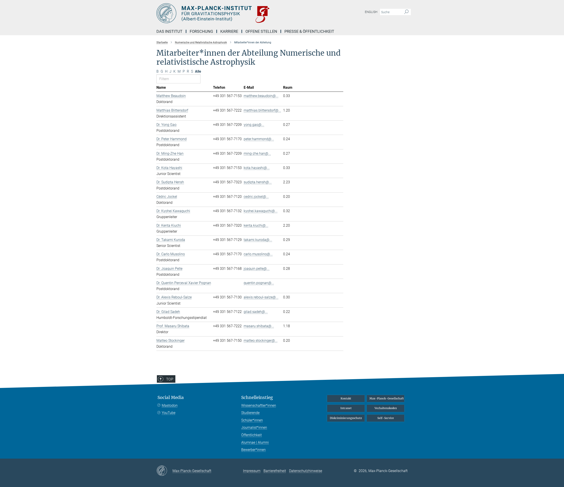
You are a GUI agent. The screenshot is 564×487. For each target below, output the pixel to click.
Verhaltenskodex (386, 408)
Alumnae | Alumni (255, 442)
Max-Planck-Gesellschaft (386, 398)
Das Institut (169, 31)
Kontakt (346, 398)
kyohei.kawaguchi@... (261, 211)
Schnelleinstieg (257, 397)
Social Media (171, 397)
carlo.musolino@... (258, 254)
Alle (198, 71)
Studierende (250, 413)
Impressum (251, 471)
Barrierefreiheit (274, 471)
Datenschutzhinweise (305, 471)
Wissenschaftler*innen (258, 405)
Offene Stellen (261, 31)
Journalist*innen (254, 427)
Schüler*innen (252, 420)
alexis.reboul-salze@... (261, 297)
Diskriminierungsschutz (346, 418)
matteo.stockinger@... (261, 340)
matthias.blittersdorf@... (262, 110)
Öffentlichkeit (251, 435)
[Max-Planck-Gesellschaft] (164, 471)
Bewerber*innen (253, 450)
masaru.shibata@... (259, 326)
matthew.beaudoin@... (261, 96)
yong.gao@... (254, 125)
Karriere (229, 31)
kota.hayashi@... (257, 168)
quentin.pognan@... (259, 283)
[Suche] (406, 12)
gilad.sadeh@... (256, 312)
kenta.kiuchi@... (256, 225)
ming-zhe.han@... (257, 153)
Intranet (346, 408)
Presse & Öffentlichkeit (309, 31)
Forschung (201, 31)
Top (169, 379)
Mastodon (170, 405)
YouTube (168, 413)
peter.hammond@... (259, 139)
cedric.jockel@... (256, 197)
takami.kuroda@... (258, 240)
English (371, 12)
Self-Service (385, 418)
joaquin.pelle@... (256, 268)
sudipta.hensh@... (258, 182)
